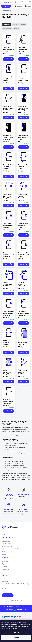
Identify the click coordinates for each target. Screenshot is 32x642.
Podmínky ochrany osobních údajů (10, 549)
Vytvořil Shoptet (9, 609)
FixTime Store (12, 600)
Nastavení (16, 632)
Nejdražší (23, 24)
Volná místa (5, 561)
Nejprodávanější (7, 28)
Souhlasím (16, 637)
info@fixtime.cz (6, 579)
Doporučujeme (6, 24)
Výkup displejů (5, 569)
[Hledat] (16, 2)
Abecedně (16, 28)
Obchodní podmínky (7, 543)
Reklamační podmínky (7, 546)
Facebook (4, 588)
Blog (3, 564)
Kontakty (4, 554)
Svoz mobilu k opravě (7, 566)
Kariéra (3, 551)
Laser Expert (20, 600)
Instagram (4, 591)
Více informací (13, 628)
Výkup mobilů (5, 571)
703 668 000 (5, 581)
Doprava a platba (6, 541)
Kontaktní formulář (7, 595)
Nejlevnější (15, 24)
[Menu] (30, 2)
